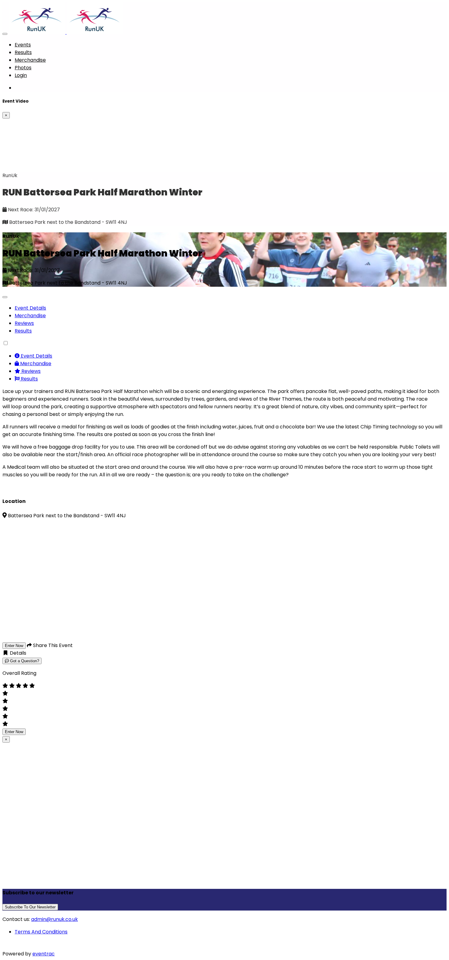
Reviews (24, 323)
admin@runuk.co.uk (54, 919)
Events (23, 44)
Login (21, 75)
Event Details (30, 307)
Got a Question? (24, 661)
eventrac (43, 953)
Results (23, 52)
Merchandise (30, 60)
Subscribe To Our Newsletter (30, 907)
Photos (23, 67)
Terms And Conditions (41, 931)
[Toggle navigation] (4, 34)
